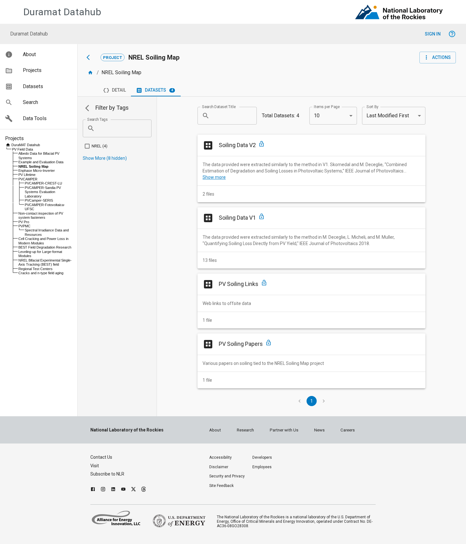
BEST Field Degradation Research (44, 247)
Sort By (372, 106)
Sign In (433, 33)
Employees (262, 467)
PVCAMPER (27, 179)
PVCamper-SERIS (39, 200)
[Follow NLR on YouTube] (123, 490)
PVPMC (24, 226)
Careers (347, 430)
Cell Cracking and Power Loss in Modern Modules (43, 241)
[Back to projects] (91, 57)
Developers (262, 457)
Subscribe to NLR (107, 473)
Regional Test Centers (35, 269)
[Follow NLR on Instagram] (103, 490)
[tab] (156, 90)
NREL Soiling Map (33, 166)
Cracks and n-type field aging (40, 273)
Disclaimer (218, 467)
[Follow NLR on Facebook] (92, 490)
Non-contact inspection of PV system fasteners (40, 215)
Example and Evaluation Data (40, 162)
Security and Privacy (227, 476)
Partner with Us (284, 430)
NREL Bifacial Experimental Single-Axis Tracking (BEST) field (45, 262)
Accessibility (220, 457)
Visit (94, 465)
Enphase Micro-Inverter (36, 170)
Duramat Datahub (62, 11)
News (319, 430)
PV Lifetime (27, 175)
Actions (441, 57)
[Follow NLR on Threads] (143, 490)
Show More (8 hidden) (105, 158)
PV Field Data (22, 149)
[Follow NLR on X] (133, 490)
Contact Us (101, 457)
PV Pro (23, 222)
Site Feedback (221, 485)
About (215, 430)
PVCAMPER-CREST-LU (43, 183)
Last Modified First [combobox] (387, 116)
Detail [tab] (119, 90)
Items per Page (327, 106)
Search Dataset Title (219, 106)
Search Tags (97, 119)
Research (245, 430)
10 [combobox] (317, 116)
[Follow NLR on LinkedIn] (113, 490)
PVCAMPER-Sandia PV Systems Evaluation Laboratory (43, 192)
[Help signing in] (452, 34)
